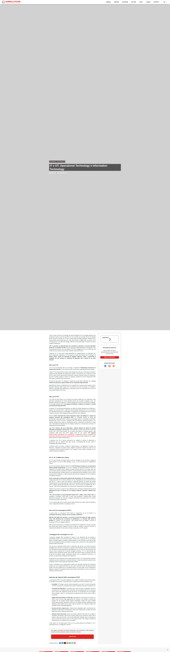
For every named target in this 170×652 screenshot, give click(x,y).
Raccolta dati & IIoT (61, 161)
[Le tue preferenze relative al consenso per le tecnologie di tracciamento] (167, 649)
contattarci (61, 630)
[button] (60, 643)
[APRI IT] (166, 2)
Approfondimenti (53, 161)
